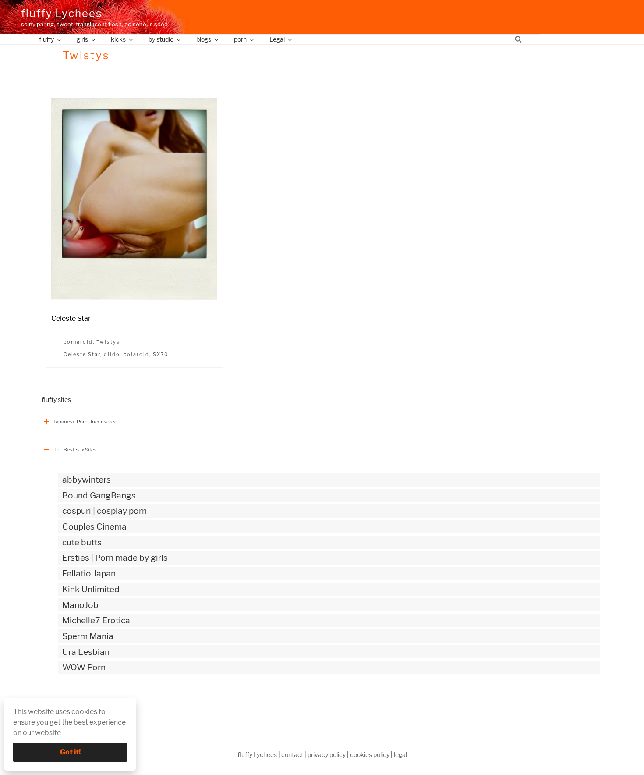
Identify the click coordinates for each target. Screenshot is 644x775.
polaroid (136, 354)
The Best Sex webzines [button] (80, 704)
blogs (203, 39)
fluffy (46, 39)
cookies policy (369, 754)
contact (292, 754)
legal (400, 754)
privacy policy (327, 754)
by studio (161, 39)
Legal (277, 39)
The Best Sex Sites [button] (75, 450)
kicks (118, 39)
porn (240, 39)
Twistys (108, 342)
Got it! (70, 752)
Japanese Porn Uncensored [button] (85, 422)
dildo (112, 354)
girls (82, 39)
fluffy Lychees (61, 13)
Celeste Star (71, 318)
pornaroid (78, 342)
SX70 (160, 354)
